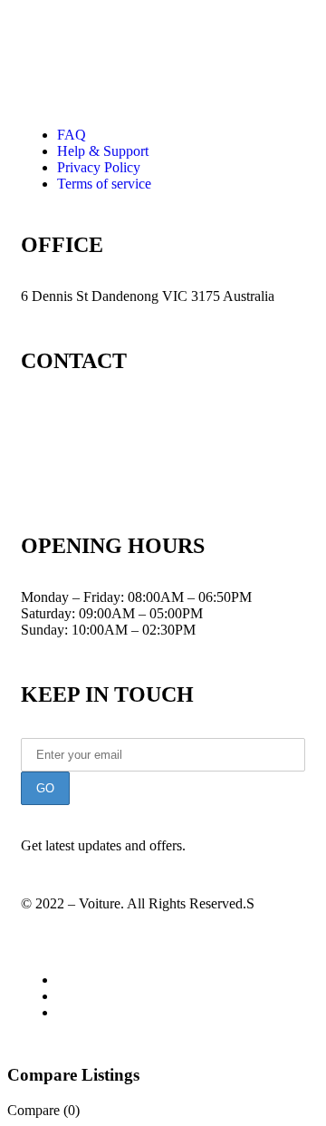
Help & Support (103, 151)
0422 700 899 (80, 446)
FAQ (71, 134)
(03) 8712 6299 (80, 412)
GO (45, 788)
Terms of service (104, 183)
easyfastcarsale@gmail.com (99, 481)
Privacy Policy (98, 167)
